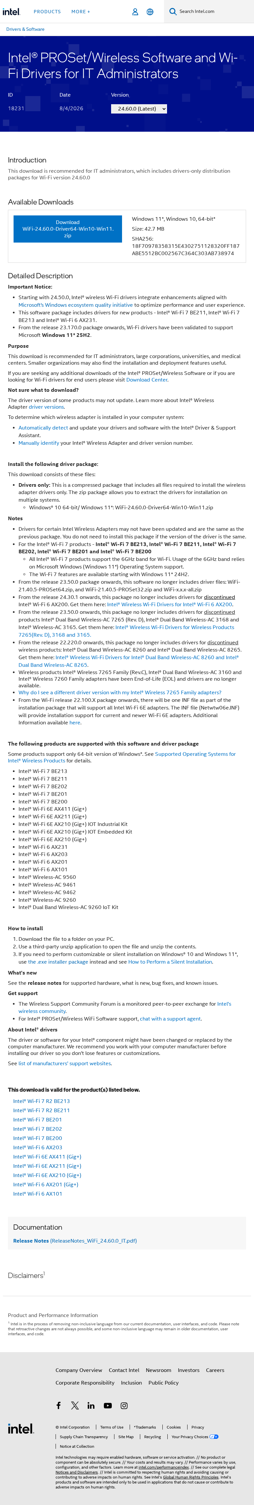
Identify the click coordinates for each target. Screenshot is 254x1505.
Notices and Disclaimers (77, 1472)
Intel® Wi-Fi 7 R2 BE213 (41, 1101)
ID (10, 95)
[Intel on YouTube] (107, 1407)
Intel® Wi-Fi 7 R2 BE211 (41, 1110)
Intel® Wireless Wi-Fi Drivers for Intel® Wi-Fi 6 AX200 (170, 604)
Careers (215, 1370)
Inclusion (131, 1383)
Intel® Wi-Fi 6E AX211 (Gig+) (47, 1166)
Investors (188, 1370)
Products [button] (47, 12)
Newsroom (158, 1370)
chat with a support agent (170, 1019)
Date (65, 95)
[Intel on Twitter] (75, 1407)
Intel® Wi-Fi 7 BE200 (37, 1138)
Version (120, 95)
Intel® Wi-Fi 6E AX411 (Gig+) (47, 1157)
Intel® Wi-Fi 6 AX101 (38, 1194)
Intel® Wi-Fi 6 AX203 (38, 1147)
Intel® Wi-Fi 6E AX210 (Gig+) (47, 1175)
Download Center (146, 380)
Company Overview (79, 1370)
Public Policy (163, 1383)
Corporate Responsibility (85, 1383)
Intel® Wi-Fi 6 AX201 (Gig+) (45, 1184)
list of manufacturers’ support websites (65, 1063)
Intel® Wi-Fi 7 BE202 (37, 1129)
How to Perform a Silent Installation (170, 962)
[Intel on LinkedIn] (91, 1407)
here (74, 722)
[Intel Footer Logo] (21, 1428)
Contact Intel (124, 1370)
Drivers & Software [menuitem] (25, 29)
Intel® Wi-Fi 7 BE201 (37, 1120)
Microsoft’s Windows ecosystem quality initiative (76, 305)
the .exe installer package (59, 962)
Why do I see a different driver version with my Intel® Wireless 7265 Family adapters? (120, 692)
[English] (150, 11)
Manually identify (39, 443)
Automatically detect (43, 428)
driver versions (46, 407)
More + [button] (80, 12)
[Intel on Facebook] (58, 1407)
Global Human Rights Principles (191, 1477)
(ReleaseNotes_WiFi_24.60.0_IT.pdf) (75, 1241)
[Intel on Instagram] (124, 1407)
